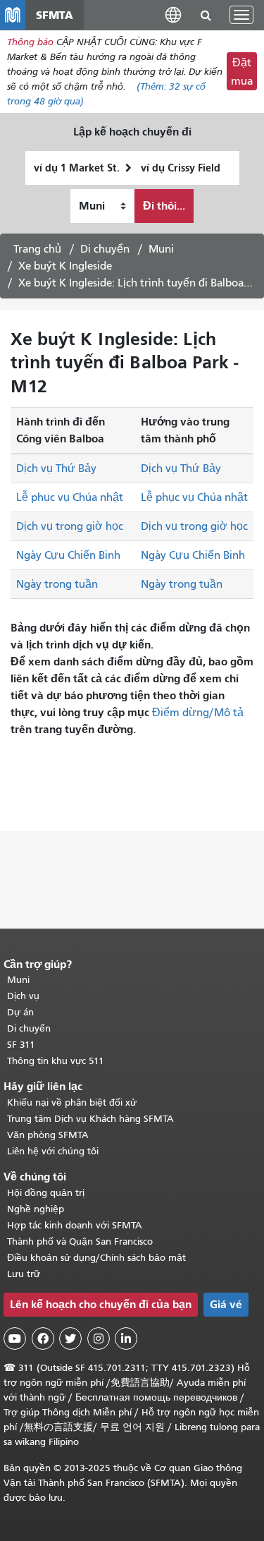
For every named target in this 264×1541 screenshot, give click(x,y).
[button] (173, 14)
